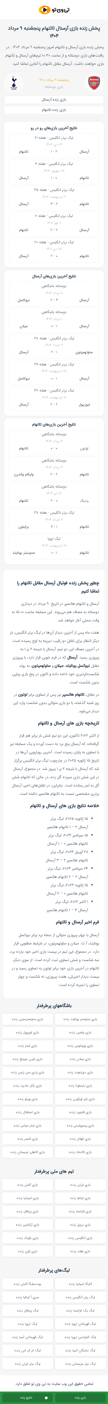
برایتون (24, 527)
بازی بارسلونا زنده (80, 1085)
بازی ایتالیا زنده (80, 1198)
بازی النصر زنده (27, 1138)
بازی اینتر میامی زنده (28, 1125)
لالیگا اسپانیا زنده (80, 1284)
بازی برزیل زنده (80, 1224)
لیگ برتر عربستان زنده (80, 1363)
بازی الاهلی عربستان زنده (28, 1152)
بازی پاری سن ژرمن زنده (27, 1072)
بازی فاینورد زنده (80, 1112)
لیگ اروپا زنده (27, 1323)
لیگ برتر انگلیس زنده (80, 1297)
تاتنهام (23, 152)
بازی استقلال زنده (28, 1112)
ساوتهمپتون (84, 352)
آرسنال (84, 152)
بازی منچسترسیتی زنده (27, 1019)
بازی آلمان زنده (27, 1184)
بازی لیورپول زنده (27, 1032)
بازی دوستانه (54, 87)
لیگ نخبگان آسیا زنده (80, 1350)
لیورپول (84, 405)
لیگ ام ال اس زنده (27, 1350)
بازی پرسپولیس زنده (80, 1125)
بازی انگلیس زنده (80, 1238)
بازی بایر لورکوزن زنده (80, 1098)
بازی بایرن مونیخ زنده (27, 1059)
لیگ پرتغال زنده (27, 1310)
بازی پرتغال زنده (27, 1211)
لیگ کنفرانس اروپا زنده (80, 1337)
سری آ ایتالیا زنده (27, 1297)
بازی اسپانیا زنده (28, 1198)
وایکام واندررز (24, 474)
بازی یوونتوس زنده (80, 1045)
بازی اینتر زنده (27, 1045)
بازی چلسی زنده (80, 1032)
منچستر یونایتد (23, 553)
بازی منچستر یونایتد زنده (80, 1019)
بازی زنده (80, 1397)
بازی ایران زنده (80, 1184)
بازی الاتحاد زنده (80, 1152)
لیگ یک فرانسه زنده (80, 1310)
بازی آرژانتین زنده (27, 1224)
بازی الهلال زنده (80, 1138)
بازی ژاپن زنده (27, 1251)
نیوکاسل (24, 300)
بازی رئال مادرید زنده (27, 1085)
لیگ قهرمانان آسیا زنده (27, 1337)
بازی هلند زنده (80, 1251)
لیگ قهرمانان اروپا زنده (80, 1323)
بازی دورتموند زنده (80, 1072)
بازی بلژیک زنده (27, 1238)
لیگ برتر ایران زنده (27, 1363)
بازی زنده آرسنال (54, 100)
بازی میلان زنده (80, 1059)
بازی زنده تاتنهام (54, 110)
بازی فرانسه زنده (80, 1211)
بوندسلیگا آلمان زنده (27, 1284)
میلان (24, 326)
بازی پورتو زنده (28, 1098)
